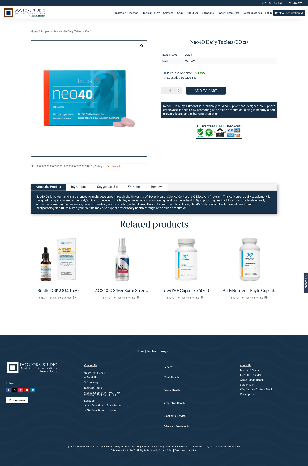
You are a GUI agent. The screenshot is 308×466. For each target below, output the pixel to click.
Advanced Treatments (176, 426)
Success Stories (253, 12)
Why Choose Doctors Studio (257, 389)
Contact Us (280, 3)
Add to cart (206, 90)
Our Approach (248, 394)
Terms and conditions (186, 450)
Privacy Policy (166, 450)
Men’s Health (171, 377)
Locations (208, 12)
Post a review (17, 400)
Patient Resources (228, 12)
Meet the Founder (250, 375)
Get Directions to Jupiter (101, 410)
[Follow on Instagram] (20, 390)
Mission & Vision (250, 370)
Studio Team (247, 384)
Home (34, 31)
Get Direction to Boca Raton (104, 405)
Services (168, 12)
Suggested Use (107, 187)
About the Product (48, 187)
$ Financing (91, 382)
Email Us (92, 377)
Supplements (48, 31)
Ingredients (79, 187)
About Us (192, 12)
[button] (142, 46)
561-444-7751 (296, 3)
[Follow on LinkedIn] (32, 390)
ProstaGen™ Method (125, 12)
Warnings (134, 187)
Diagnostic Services (175, 415)
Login (268, 12)
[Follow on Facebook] (8, 390)
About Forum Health (252, 379)
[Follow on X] (14, 390)
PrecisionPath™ (150, 12)
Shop (180, 12)
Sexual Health (172, 390)
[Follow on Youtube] (26, 390)
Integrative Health (174, 403)
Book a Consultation (287, 13)
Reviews (157, 187)
